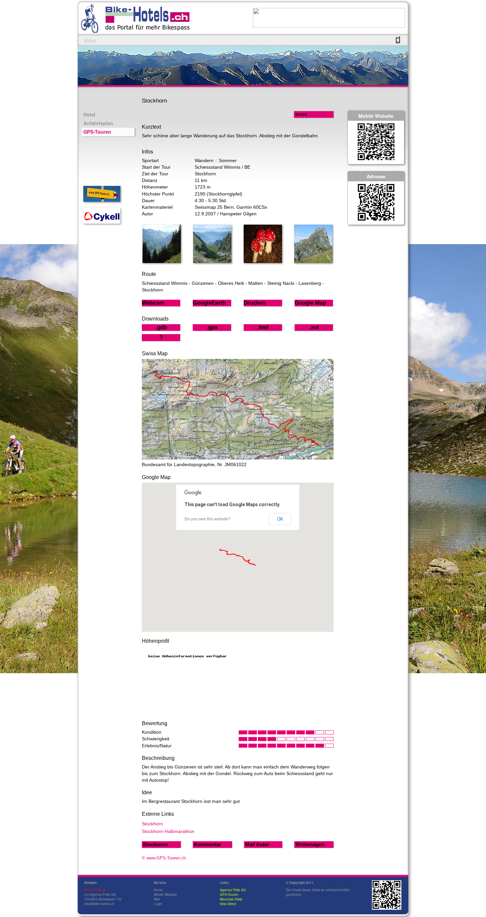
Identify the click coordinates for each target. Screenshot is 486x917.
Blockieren (155, 844)
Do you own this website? (207, 519)
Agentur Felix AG (233, 890)
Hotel (89, 114)
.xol (314, 327)
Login (158, 903)
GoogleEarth (209, 303)
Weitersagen (310, 844)
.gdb (161, 327)
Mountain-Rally (231, 899)
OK (280, 519)
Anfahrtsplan (98, 123)
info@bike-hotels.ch (99, 903)
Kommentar (207, 844)
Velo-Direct (228, 903)
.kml (262, 327)
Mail (157, 899)
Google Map (310, 303)
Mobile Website (165, 894)
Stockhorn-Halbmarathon (168, 831)
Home (158, 890)
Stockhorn (152, 823)
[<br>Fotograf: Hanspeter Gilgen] (161, 261)
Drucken (254, 303)
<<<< (307, 114)
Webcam (153, 303)
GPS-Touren (97, 131)
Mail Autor (257, 844)
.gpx (212, 327)
